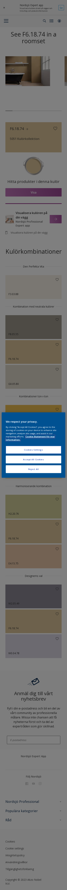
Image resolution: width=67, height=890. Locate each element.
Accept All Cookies (33, 459)
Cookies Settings (33, 449)
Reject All (33, 469)
